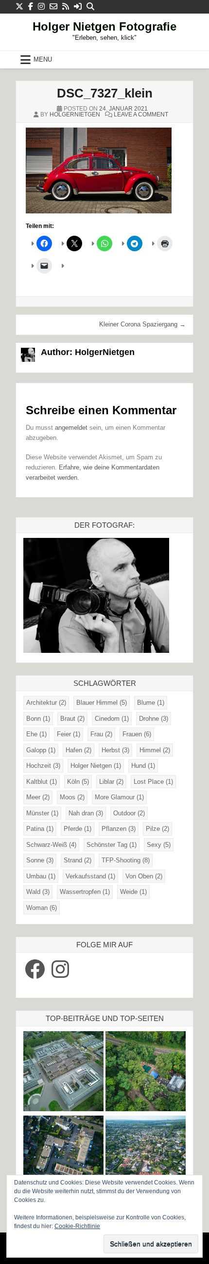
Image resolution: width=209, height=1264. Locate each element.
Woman (41, 907)
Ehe (36, 734)
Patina (39, 828)
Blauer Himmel (101, 702)
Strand (77, 860)
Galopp (40, 750)
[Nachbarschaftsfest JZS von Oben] (63, 1157)
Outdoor (129, 813)
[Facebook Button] (30, 6)
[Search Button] (90, 6)
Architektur (46, 702)
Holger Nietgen (95, 765)
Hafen (78, 750)
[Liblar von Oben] (145, 1157)
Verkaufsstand (90, 876)
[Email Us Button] (53, 6)
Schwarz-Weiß (51, 844)
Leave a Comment (141, 114)
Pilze (157, 828)
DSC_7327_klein (105, 93)
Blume (150, 702)
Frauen (136, 734)
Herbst (115, 750)
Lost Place (153, 781)
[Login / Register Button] (78, 6)
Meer (38, 797)
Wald (38, 891)
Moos (72, 797)
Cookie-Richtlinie (77, 1226)
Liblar (111, 781)
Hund (143, 765)
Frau (101, 734)
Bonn (38, 718)
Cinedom (112, 718)
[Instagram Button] (41, 6)
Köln (78, 781)
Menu (43, 59)
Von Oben (143, 876)
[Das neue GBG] (63, 1072)
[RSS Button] (65, 6)
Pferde (77, 828)
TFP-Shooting (126, 860)
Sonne (39, 860)
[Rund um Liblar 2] (145, 1072)
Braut (72, 718)
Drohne (153, 718)
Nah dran (86, 813)
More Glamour (119, 797)
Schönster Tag (112, 844)
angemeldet (71, 427)
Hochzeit (43, 765)
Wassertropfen (85, 891)
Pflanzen (119, 828)
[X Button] (19, 6)
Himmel (154, 750)
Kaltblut (41, 781)
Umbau (40, 876)
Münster (42, 813)
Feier (68, 734)
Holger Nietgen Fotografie (104, 26)
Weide (133, 891)
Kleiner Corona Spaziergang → (142, 324)
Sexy (159, 844)
